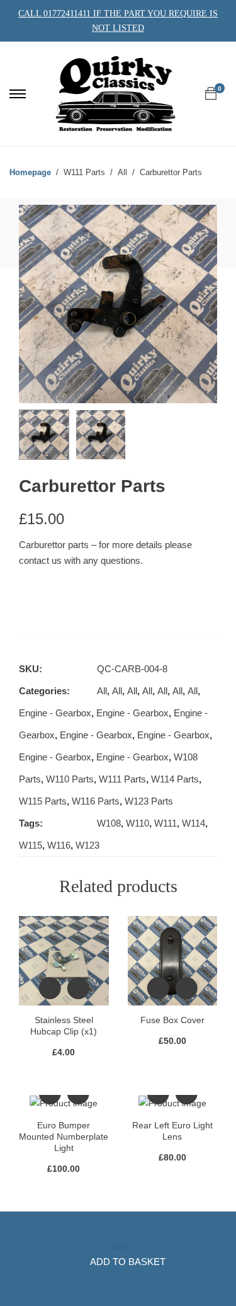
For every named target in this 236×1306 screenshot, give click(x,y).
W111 (165, 823)
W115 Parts (43, 801)
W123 (87, 845)
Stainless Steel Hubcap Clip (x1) (63, 1025)
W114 (193, 823)
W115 (30, 845)
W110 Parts (70, 779)
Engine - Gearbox (55, 712)
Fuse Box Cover (172, 1020)
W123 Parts (149, 801)
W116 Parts (96, 801)
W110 (137, 823)
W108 (109, 823)
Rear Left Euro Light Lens (172, 1131)
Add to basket (128, 1261)
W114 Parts (175, 779)
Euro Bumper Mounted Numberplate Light (63, 1136)
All (102, 690)
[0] (211, 94)
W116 (58, 845)
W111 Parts (122, 779)
